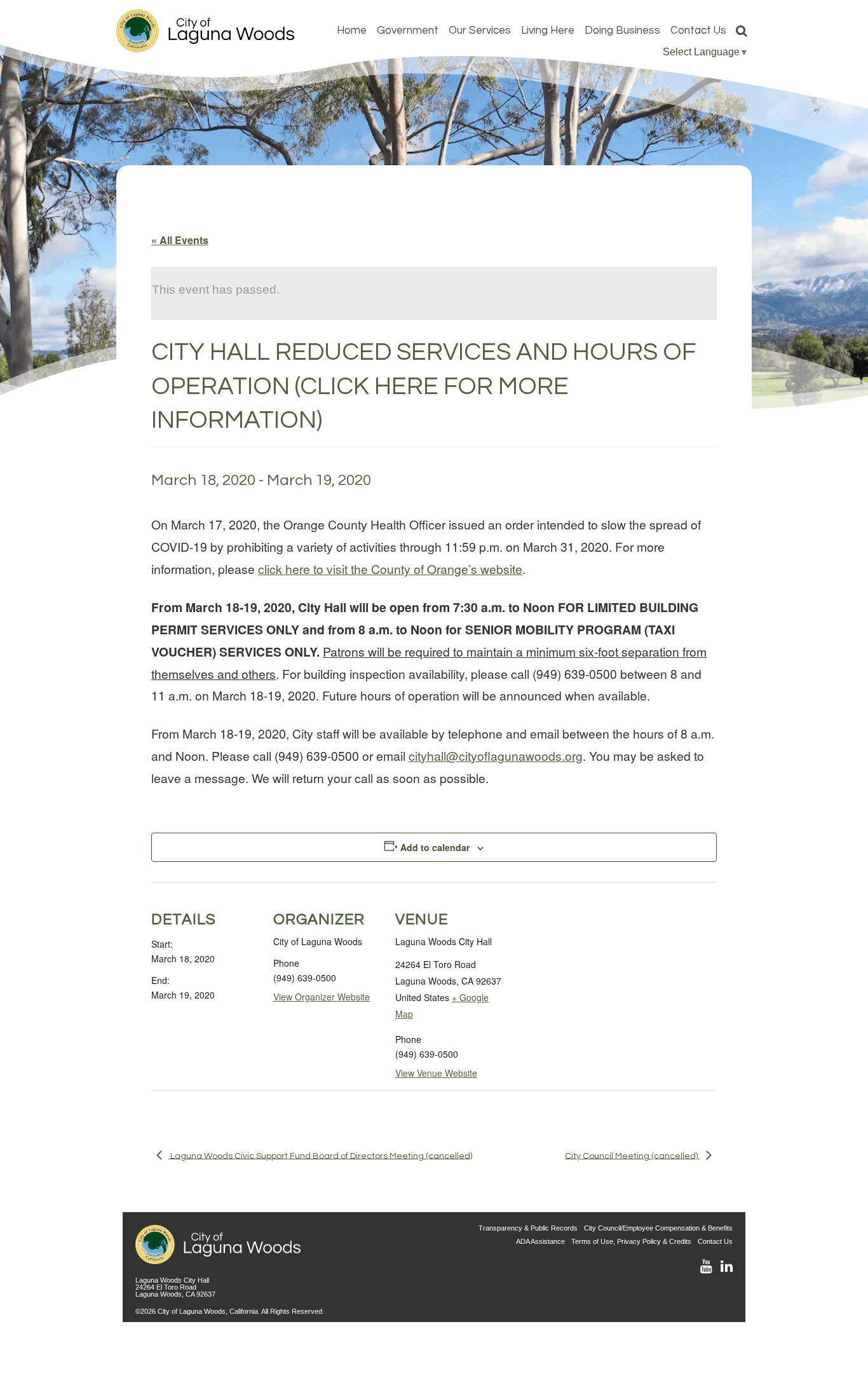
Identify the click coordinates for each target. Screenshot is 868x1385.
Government (407, 30)
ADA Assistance (540, 1241)
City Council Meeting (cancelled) (632, 1155)
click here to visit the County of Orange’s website (390, 568)
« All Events (179, 240)
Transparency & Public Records (528, 1228)
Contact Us (698, 30)
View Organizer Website (321, 996)
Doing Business (622, 30)
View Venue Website (436, 1073)
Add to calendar (435, 847)
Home (352, 30)
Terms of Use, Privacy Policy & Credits (631, 1241)
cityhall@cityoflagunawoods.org (496, 755)
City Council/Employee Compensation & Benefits (658, 1228)
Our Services (480, 30)
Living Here (547, 30)
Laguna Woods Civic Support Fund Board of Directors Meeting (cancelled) (320, 1155)
